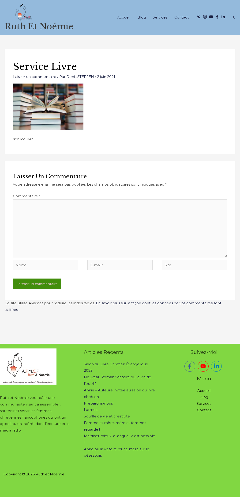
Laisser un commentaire (34, 76)
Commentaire (27, 196)
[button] (233, 17)
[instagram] (205, 17)
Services (160, 17)
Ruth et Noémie (39, 26)
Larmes (90, 409)
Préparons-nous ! (99, 403)
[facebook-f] (217, 17)
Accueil (123, 17)
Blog (141, 17)
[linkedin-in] (223, 17)
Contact (181, 17)
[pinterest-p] (199, 17)
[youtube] (211, 17)
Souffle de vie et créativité (107, 416)
